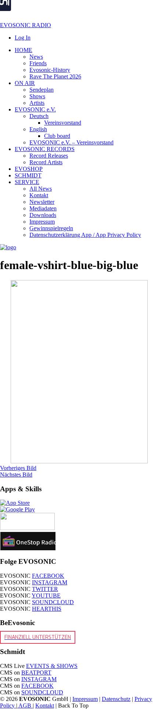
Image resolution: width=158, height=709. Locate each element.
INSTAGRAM (49, 582)
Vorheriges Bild (18, 468)
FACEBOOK (48, 576)
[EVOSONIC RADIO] (8, 247)
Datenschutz (116, 699)
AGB (25, 705)
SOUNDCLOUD (53, 602)
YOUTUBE (46, 595)
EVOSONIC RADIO (25, 25)
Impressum (85, 699)
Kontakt (44, 705)
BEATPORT (36, 672)
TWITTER (45, 589)
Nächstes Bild (16, 474)
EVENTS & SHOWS (52, 666)
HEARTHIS (46, 609)
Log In (22, 37)
